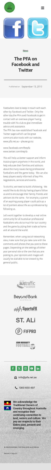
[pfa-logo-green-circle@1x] (9, 2)
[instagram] (25, 368)
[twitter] (19, 368)
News (25, 50)
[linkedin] (38, 368)
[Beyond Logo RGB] (25, 296)
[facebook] (13, 368)
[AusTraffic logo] (25, 281)
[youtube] (31, 368)
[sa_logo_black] (25, 318)
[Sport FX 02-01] (25, 307)
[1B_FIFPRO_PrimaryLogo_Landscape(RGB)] (25, 329)
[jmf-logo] (25, 341)
